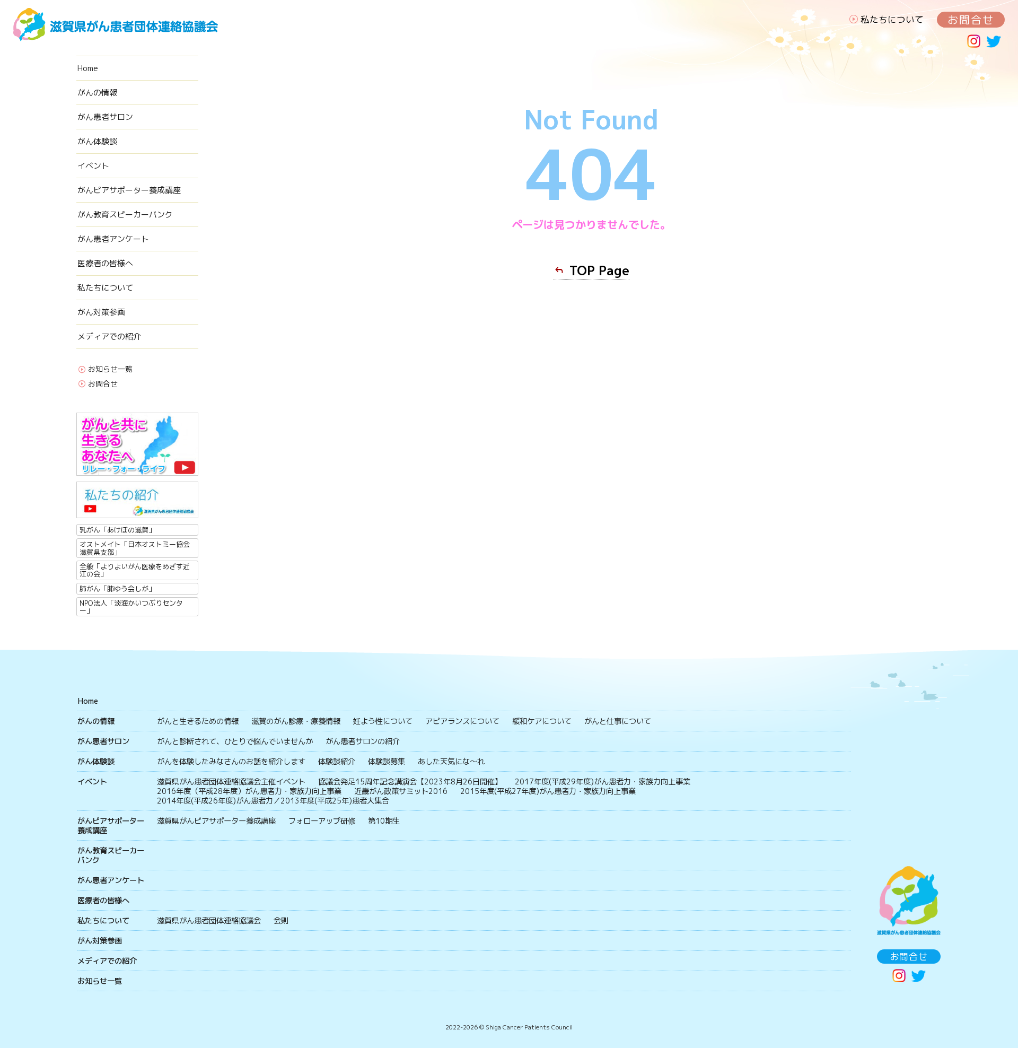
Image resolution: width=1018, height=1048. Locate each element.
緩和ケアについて (542, 721)
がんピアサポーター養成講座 (129, 190)
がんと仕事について (617, 721)
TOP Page (599, 270)
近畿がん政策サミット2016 (400, 791)
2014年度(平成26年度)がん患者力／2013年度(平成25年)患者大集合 (273, 801)
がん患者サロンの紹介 (363, 741)
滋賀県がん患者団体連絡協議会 (209, 920)
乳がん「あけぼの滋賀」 (117, 530)
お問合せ (970, 19)
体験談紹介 (336, 761)
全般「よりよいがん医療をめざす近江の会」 (135, 570)
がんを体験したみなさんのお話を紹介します (231, 761)
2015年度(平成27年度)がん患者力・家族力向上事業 (548, 791)
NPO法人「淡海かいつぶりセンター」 (131, 606)
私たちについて (892, 19)
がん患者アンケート (113, 238)
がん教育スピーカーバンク (125, 214)
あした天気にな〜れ (451, 761)
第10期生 (384, 821)
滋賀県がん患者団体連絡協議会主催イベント (231, 781)
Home (87, 68)
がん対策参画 (101, 312)
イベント (93, 165)
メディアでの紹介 (109, 336)
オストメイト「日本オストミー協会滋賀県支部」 (135, 547)
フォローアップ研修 (321, 821)
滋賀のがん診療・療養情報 (295, 721)
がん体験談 (97, 141)
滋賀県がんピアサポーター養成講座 (216, 821)
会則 (281, 920)
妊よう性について (383, 721)
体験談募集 (386, 761)
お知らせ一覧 (110, 369)
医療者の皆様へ (105, 263)
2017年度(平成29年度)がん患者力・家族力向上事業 (602, 781)
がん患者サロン (105, 117)
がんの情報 (97, 92)
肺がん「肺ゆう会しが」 (117, 588)
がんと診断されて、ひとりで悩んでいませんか (235, 741)
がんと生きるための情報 (198, 721)
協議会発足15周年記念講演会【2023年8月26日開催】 (410, 781)
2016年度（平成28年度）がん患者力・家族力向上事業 (249, 791)
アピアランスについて (462, 721)
